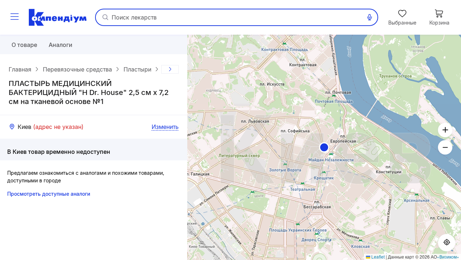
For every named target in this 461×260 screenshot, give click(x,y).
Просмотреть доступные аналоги (48, 194)
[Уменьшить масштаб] (445, 147)
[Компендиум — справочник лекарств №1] (57, 17)
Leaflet (377, 257)
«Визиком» (448, 257)
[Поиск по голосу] (369, 17)
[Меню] (14, 17)
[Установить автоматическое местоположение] (446, 242)
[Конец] (170, 69)
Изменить (165, 126)
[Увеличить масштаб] (445, 130)
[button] (324, 147)
